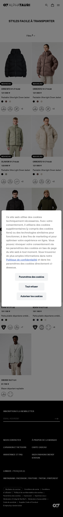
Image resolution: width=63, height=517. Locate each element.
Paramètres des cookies (31, 277)
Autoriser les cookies (31, 296)
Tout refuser (31, 286)
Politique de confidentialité (21, 259)
